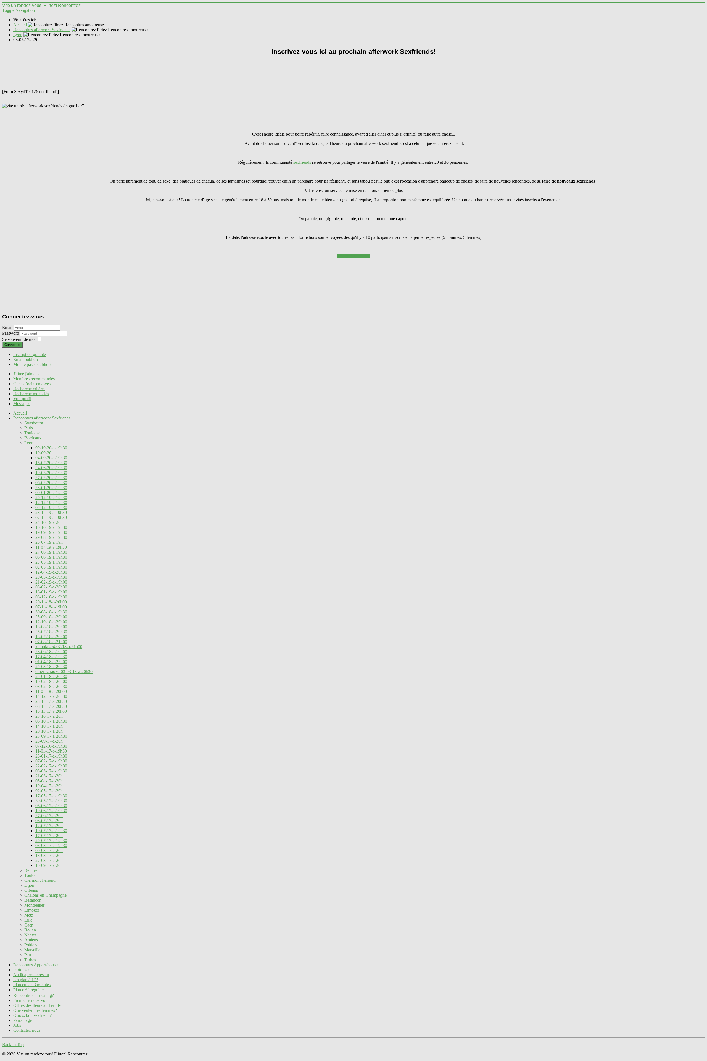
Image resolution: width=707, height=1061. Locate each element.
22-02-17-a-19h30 (51, 766)
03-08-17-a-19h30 (51, 845)
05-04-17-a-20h (49, 780)
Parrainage (22, 1020)
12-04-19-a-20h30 (51, 572)
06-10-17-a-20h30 (51, 721)
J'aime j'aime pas (27, 373)
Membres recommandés (34, 378)
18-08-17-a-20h (49, 855)
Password (11, 333)
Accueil (20, 413)
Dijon (29, 885)
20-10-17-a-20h (49, 731)
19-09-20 (43, 452)
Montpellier (34, 905)
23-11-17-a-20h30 (51, 701)
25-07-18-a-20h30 (51, 631)
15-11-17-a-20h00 (51, 711)
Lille (28, 920)
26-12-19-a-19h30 (51, 497)
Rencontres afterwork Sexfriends (41, 418)
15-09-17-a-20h (49, 865)
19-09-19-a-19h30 (51, 532)
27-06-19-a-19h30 (51, 552)
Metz (28, 915)
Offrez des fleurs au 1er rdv (37, 1005)
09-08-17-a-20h (49, 850)
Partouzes (21, 969)
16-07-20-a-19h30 (51, 462)
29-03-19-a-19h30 (51, 577)
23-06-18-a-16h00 (51, 651)
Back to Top (13, 1044)
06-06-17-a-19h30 (51, 805)
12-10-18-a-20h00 (51, 621)
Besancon (32, 900)
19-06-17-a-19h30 (51, 810)
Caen (28, 925)
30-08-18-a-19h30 (51, 611)
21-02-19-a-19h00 (51, 582)
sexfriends (302, 162)
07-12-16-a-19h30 (51, 746)
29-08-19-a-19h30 (51, 537)
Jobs (17, 1025)
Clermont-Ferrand (40, 880)
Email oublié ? (25, 359)
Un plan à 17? (25, 979)
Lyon (28, 442)
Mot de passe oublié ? (32, 364)
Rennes (30, 870)
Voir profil (22, 398)
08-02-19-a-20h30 (51, 587)
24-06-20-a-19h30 (51, 467)
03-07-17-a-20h (49, 820)
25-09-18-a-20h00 (51, 616)
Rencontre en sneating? (33, 995)
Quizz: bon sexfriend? (32, 1015)
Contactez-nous (26, 1030)
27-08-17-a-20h (49, 860)
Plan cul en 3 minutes (32, 984)
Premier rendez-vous (31, 1000)
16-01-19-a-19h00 (51, 592)
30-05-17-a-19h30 (51, 800)
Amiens (31, 940)
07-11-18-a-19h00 (51, 607)
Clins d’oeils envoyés (32, 383)
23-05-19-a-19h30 (51, 562)
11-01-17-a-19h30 (51, 751)
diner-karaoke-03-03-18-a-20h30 (64, 671)
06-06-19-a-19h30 (51, 557)
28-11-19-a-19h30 (51, 512)
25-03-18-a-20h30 (51, 666)
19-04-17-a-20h (49, 785)
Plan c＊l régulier (28, 990)
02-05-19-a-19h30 (51, 567)
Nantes (30, 935)
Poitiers (30, 945)
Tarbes (30, 959)
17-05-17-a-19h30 (51, 795)
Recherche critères (29, 388)
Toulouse (32, 433)
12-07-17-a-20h (49, 825)
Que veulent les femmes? (35, 1010)
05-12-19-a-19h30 (51, 507)
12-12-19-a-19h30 (51, 502)
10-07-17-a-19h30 (51, 830)
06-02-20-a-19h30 (51, 482)
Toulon (30, 875)
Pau (27, 954)
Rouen (30, 930)
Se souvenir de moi (19, 339)
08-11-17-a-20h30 (51, 706)
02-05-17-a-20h (49, 790)
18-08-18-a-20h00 (51, 626)
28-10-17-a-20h (49, 716)
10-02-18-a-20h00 (51, 681)
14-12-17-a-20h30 (51, 696)
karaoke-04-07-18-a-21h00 (58, 646)
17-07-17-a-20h (49, 835)
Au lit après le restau (31, 974)
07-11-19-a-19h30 (51, 517)
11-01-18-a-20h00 (51, 691)
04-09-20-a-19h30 (51, 457)
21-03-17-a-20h (49, 776)
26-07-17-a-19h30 (51, 840)
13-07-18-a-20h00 (51, 636)
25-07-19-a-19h (49, 542)
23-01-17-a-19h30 (51, 756)
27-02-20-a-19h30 (51, 477)
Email (7, 327)
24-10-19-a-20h (49, 522)
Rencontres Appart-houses (36, 964)
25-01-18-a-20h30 (51, 676)
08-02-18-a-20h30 (51, 686)
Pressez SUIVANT (353, 256)
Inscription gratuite (29, 354)
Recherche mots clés (31, 393)
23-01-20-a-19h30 (51, 487)
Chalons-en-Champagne (45, 895)
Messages (21, 403)
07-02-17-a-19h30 (51, 761)
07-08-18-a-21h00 (51, 641)
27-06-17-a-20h (49, 815)
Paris (28, 428)
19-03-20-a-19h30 (51, 472)
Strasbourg (33, 423)
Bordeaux (32, 438)
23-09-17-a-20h (49, 741)
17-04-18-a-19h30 (51, 656)
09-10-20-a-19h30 (51, 447)
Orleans (31, 890)
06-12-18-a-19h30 (51, 597)
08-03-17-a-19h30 (51, 771)
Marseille (32, 949)
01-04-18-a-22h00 (51, 661)
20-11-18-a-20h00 (51, 602)
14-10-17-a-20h (49, 726)
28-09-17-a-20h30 (51, 736)
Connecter (12, 345)
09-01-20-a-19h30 (51, 492)
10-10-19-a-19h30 (51, 527)
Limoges (31, 910)
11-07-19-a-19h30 (51, 547)
